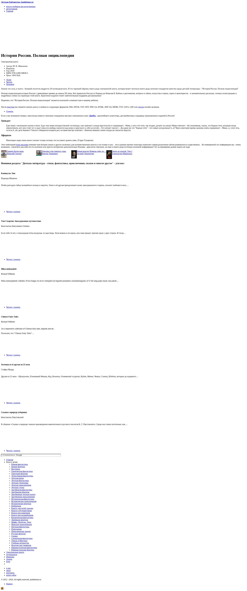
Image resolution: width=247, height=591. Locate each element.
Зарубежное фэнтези (20, 492)
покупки (11, 107)
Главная (9, 460)
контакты (10, 573)
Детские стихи (17, 487)
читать (141, 107)
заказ (8, 570)
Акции (9, 559)
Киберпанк (16, 506)
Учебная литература (20, 543)
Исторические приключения (23, 501)
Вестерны (15, 469)
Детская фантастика (20, 480)
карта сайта (11, 575)
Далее (8, 80)
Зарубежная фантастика (21, 490)
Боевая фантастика (19, 464)
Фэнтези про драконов (21, 545)
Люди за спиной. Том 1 (122, 151)
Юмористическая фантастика (24, 548)
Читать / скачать (13, 211)
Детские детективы (19, 483)
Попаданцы (16, 529)
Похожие (10, 84)
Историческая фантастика (22, 499)
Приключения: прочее (21, 531)
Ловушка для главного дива (54, 151)
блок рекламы (22, 145)
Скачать (9, 111)
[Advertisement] (78, 32)
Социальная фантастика (21, 538)
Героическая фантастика (22, 471)
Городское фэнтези (19, 474)
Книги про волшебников (22, 515)
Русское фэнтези (18, 534)
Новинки (10, 557)
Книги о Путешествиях (21, 511)
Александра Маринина (122, 154)
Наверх (9, 584)
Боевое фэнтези (18, 467)
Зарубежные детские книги (23, 494)
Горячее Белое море (15, 151)
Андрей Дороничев (85, 154)
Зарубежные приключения (23, 497)
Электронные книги (15, 552)
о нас (8, 568)
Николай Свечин (14, 154)
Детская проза (17, 478)
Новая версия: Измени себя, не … (91, 151)
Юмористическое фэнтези (22, 550)
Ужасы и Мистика (19, 541)
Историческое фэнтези (21, 504)
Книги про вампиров (20, 513)
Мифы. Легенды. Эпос (21, 522)
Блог (8, 561)
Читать (9, 82)
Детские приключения (21, 485)
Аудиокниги (11, 554)
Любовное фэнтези (19, 520)
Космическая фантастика (22, 517)
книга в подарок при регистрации (20, 6)
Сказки (14, 536)
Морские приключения (21, 524)
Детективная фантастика (22, 476)
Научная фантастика (20, 527)
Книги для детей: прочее (22, 508)
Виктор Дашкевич (50, 154)
